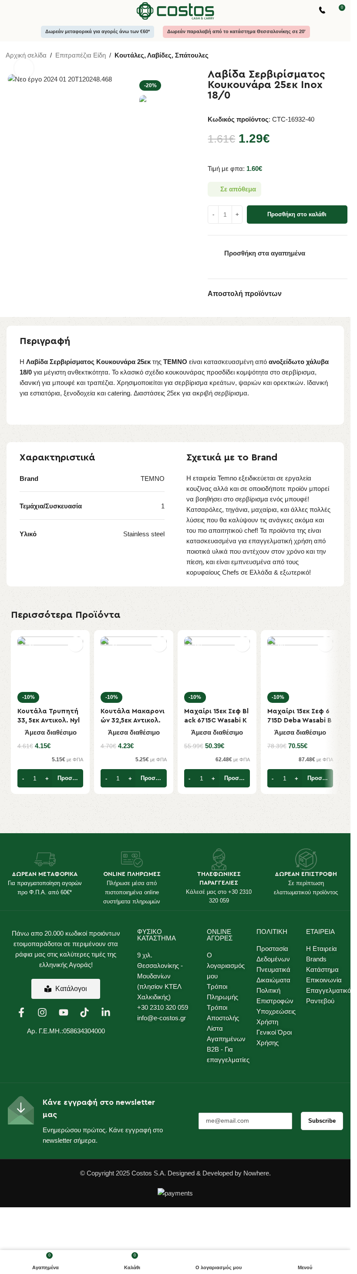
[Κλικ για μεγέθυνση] (24, 68)
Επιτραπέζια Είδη (80, 55)
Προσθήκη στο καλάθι (297, 214)
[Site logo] (175, 10)
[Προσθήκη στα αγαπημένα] (75, 644)
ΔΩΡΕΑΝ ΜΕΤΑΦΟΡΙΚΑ (44, 874)
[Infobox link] (322, 11)
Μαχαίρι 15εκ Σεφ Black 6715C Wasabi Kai (216, 720)
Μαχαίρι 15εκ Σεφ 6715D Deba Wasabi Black (299, 720)
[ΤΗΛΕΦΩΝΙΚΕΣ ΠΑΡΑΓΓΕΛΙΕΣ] (219, 859)
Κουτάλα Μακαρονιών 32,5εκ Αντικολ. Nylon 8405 (133, 720)
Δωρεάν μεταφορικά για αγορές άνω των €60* (97, 31)
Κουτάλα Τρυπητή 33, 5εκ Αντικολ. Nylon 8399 (48, 720)
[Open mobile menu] (10, 11)
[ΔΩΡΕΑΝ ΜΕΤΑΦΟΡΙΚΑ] (45, 859)
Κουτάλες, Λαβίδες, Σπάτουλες (162, 55)
